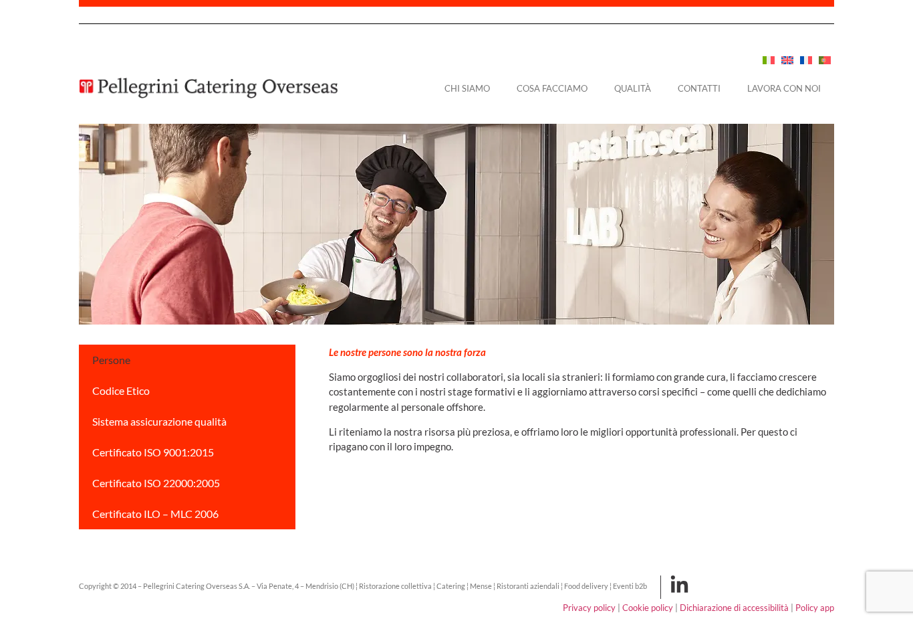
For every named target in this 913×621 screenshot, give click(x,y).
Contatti (699, 88)
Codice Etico (121, 390)
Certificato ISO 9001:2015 (153, 452)
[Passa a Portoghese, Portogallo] (824, 60)
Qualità (632, 88)
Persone (111, 359)
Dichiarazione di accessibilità (734, 607)
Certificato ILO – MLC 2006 (155, 513)
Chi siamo (467, 88)
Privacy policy (589, 607)
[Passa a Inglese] (787, 60)
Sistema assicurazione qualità (159, 421)
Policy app (814, 607)
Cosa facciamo (552, 88)
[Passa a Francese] (806, 60)
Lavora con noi (784, 88)
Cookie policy (647, 607)
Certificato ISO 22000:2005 (156, 482)
